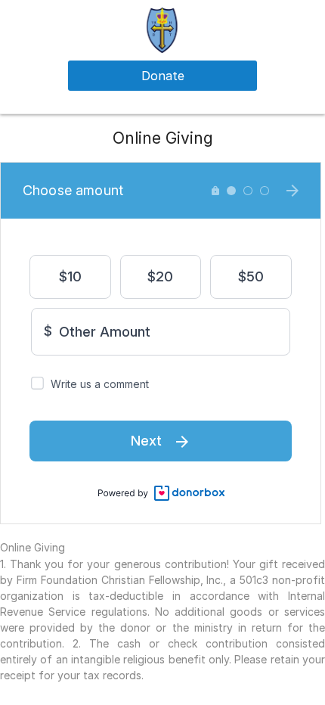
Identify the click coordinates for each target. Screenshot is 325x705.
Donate (162, 75)
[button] (163, 29)
